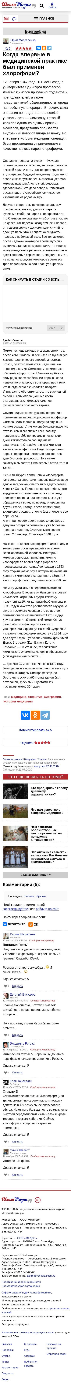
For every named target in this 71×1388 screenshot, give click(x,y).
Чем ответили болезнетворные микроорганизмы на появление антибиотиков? (46, 833)
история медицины (18, 701)
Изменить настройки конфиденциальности (28, 1332)
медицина (18, 696)
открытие (35, 696)
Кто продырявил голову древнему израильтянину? (49, 791)
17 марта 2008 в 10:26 (15, 940)
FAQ (26, 1349)
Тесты (5, 1361)
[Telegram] (49, 48)
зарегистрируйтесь (16, 909)
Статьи (6, 1355)
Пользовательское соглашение (21, 1285)
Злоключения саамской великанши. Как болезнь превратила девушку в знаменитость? (49, 857)
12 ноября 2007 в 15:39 (16, 1000)
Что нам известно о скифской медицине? (47, 811)
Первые (29, 896)
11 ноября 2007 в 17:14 (15, 1087)
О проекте (30, 1343)
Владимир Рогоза (22, 1043)
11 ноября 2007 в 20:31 (15, 1049)
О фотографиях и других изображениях (26, 1292)
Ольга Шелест (20, 1150)
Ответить (17, 986)
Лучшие (41, 896)
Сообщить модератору (41, 940)
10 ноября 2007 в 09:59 (16, 1156)
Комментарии (10, 1367)
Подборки (8, 1349)
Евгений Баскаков (22, 994)
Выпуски (7, 1343)
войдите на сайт (47, 909)
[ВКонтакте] (38, 48)
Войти (52, 7)
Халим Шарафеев (22, 934)
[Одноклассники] (44, 48)
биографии (52, 696)
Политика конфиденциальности (21, 1281)
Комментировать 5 (35, 729)
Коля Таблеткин (21, 1081)
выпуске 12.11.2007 (46, 766)
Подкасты (7, 1373)
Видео (5, 1379)
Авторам (29, 1355)
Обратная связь (56, 1353)
